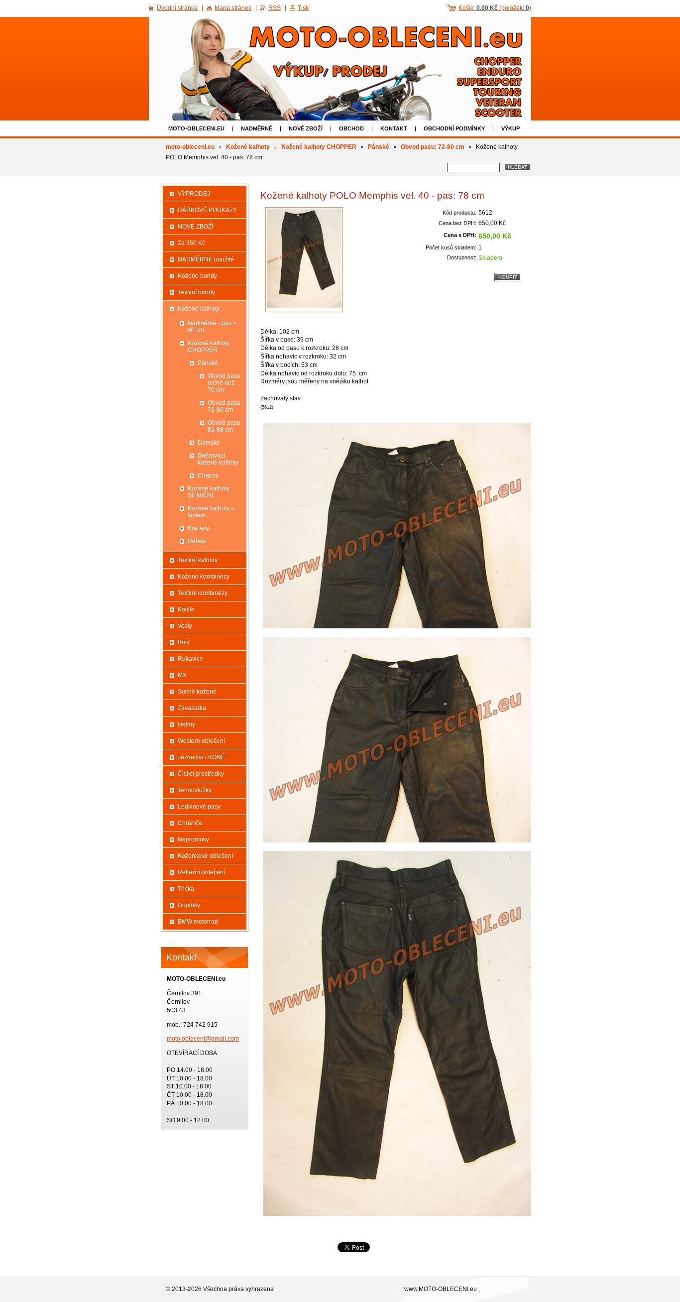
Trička (186, 888)
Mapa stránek (233, 7)
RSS (274, 7)
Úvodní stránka (177, 7)
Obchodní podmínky (454, 128)
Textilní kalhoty (198, 560)
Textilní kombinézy (202, 593)
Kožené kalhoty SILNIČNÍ (208, 492)
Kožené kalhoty (248, 146)
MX (182, 675)
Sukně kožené (197, 691)
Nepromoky (193, 839)
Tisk (303, 7)
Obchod (351, 128)
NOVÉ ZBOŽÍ (306, 128)
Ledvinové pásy (199, 806)
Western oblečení (201, 740)
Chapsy (208, 475)
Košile (186, 609)
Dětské (197, 541)
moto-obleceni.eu (196, 128)
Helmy (186, 724)
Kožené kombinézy (203, 576)
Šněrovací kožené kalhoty (218, 459)
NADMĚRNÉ (256, 128)
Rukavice (190, 658)
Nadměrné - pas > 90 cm (212, 327)
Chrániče (190, 823)
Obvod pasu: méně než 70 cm (225, 382)
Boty (184, 642)
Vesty (185, 625)
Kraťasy (198, 528)
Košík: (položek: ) (494, 7)
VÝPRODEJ (194, 193)
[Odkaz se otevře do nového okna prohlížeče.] (304, 259)
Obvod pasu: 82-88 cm (225, 426)
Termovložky (195, 790)
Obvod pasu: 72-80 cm (432, 146)
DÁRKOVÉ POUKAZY (207, 210)
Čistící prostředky (201, 773)
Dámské (209, 442)
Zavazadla (192, 708)
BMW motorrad (198, 921)
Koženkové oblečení (205, 855)
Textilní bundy (196, 292)
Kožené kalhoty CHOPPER (318, 146)
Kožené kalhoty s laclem (211, 512)
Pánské (378, 146)
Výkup (510, 128)
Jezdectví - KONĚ (201, 757)
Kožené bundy (197, 275)
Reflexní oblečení (201, 872)
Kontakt (393, 128)
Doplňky (189, 905)
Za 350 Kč (191, 242)
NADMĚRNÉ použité (206, 259)
